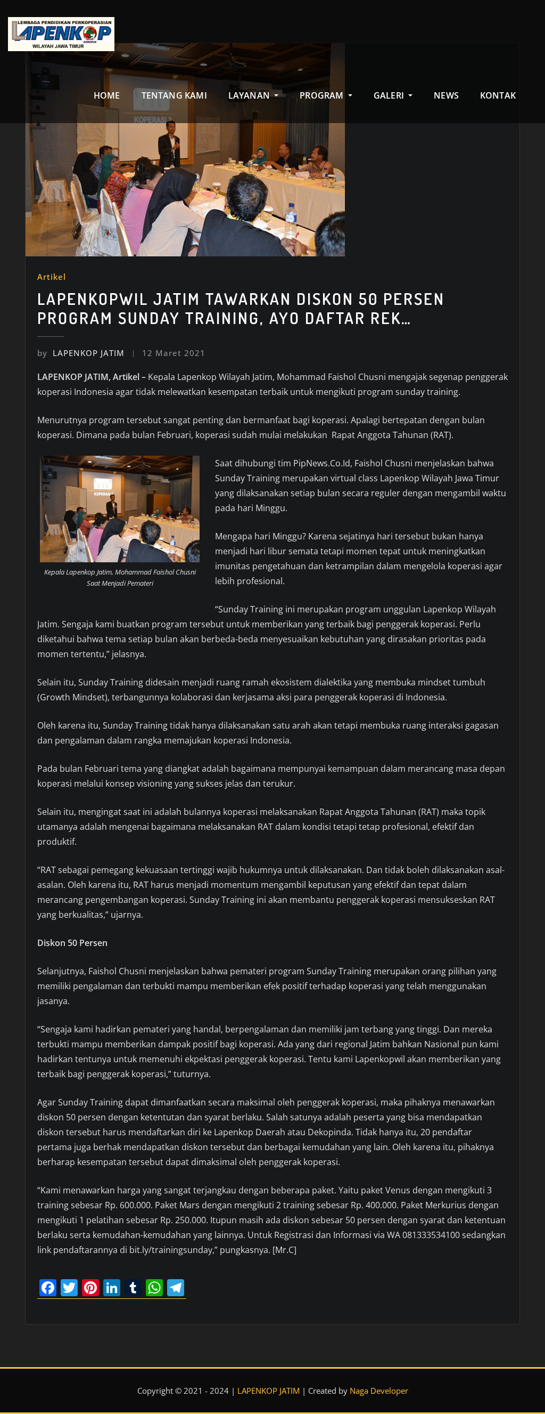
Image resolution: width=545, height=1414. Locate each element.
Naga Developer (379, 1390)
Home (107, 95)
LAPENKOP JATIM (81, 353)
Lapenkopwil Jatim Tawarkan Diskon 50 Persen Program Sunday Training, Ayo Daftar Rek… (241, 308)
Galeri (390, 95)
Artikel (51, 276)
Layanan (250, 95)
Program (322, 95)
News (446, 95)
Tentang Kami (174, 95)
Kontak (498, 95)
